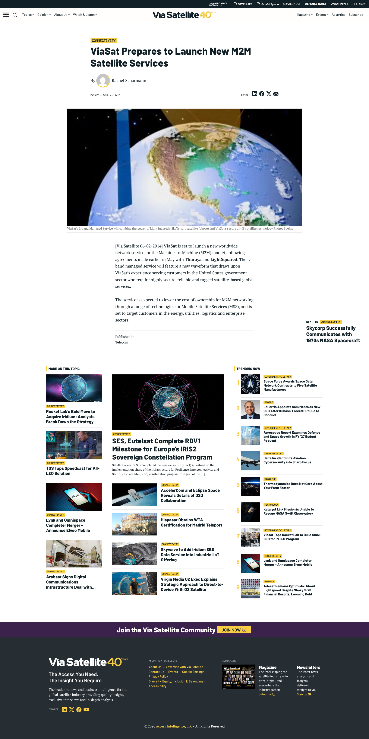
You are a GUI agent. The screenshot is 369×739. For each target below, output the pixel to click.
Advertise (339, 15)
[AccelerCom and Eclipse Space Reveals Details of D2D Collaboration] (135, 494)
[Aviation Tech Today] (348, 4)
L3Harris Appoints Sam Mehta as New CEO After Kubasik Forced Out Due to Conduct (292, 411)
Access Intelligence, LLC (174, 726)
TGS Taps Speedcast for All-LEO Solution (73, 471)
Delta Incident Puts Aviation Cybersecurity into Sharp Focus (287, 460)
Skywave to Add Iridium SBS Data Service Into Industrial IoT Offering (190, 554)
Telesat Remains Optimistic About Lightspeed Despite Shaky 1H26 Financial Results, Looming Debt (289, 590)
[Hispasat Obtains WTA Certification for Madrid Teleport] (135, 524)
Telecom (121, 342)
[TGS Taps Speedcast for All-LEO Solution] (74, 445)
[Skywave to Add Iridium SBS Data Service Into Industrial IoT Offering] (135, 554)
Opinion (43, 15)
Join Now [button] (232, 629)
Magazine (303, 15)
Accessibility (157, 686)
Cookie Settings (193, 672)
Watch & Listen (84, 15)
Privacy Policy (158, 676)
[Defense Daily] (315, 4)
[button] (6, 14)
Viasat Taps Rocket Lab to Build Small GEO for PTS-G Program (292, 537)
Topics (27, 15)
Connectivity (104, 40)
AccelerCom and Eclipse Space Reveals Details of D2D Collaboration (190, 495)
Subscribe (356, 15)
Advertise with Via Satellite (184, 667)
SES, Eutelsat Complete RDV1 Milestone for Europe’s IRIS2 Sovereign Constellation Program (162, 449)
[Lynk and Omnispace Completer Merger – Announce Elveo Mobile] (74, 497)
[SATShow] (243, 4)
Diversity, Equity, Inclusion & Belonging (176, 681)
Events (321, 15)
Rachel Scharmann (129, 80)
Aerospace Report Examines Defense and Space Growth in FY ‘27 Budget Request (292, 437)
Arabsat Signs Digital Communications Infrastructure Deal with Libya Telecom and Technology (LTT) (69, 581)
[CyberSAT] (291, 4)
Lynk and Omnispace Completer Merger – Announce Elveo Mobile (68, 525)
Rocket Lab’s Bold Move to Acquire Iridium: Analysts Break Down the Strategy (70, 416)
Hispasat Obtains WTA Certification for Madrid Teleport (191, 522)
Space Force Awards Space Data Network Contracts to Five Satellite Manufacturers (290, 385)
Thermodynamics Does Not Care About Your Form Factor (293, 486)
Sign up (302, 694)
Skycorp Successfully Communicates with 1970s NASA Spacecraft (333, 334)
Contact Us (156, 672)
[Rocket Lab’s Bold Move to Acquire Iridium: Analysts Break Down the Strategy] (74, 388)
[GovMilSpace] (268, 3)
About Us (60, 15)
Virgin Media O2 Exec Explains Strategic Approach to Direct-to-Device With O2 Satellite (192, 584)
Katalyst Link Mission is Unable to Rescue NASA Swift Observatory (289, 511)
